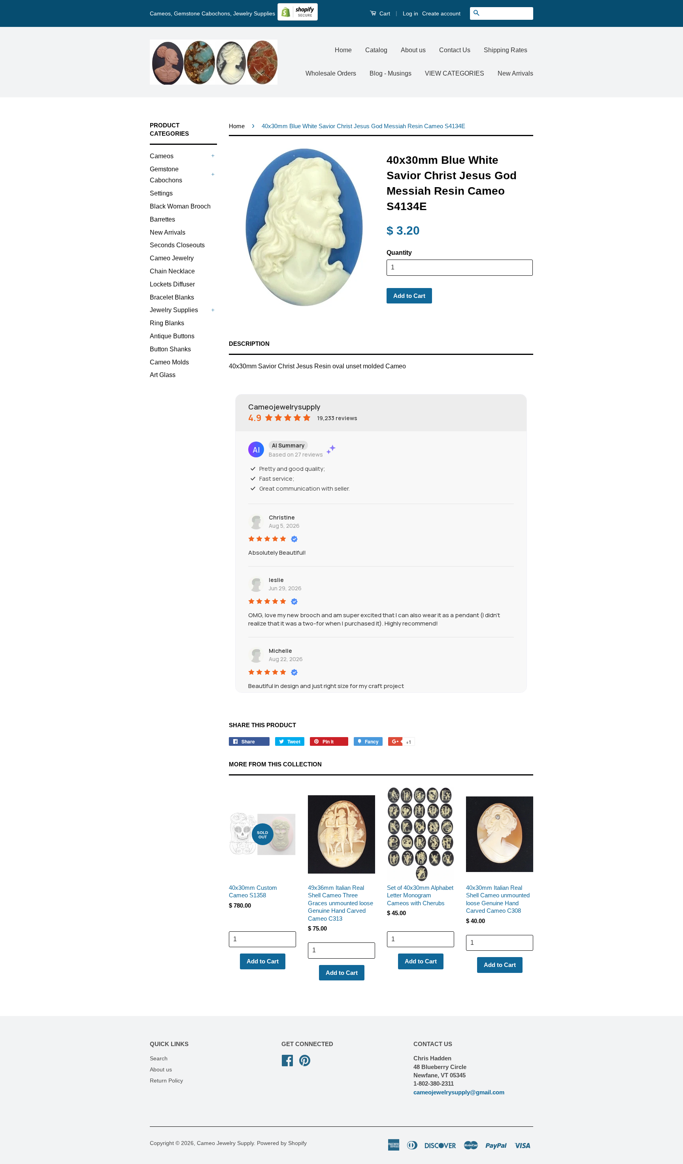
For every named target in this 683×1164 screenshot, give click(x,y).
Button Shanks (170, 349)
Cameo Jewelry (172, 258)
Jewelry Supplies (174, 310)
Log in (410, 13)
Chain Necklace (172, 271)
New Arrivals (515, 73)
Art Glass (162, 375)
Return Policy (166, 1081)
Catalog (376, 50)
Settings (161, 193)
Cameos (162, 156)
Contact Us (454, 50)
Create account (441, 13)
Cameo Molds (169, 362)
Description (249, 343)
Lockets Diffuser (172, 284)
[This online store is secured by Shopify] (297, 18)
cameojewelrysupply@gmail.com (458, 1092)
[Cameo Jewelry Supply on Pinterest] (305, 1060)
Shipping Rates (505, 50)
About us (413, 50)
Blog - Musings (390, 73)
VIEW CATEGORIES (454, 73)
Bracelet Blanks (172, 297)
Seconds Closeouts (177, 245)
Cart (384, 13)
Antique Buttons (172, 336)
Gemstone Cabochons (166, 175)
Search (159, 1059)
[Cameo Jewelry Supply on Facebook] (287, 1060)
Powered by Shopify (282, 1143)
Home (343, 50)
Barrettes (162, 219)
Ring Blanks (167, 323)
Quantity (399, 252)
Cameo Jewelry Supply (225, 1143)
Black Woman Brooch (180, 206)
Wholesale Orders (331, 73)
